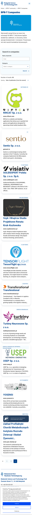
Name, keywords (6, 55)
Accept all (17, 503)
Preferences (16, 511)
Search (25, 71)
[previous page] (3, 461)
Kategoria (5, 63)
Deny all (16, 507)
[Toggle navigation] (29, 3)
